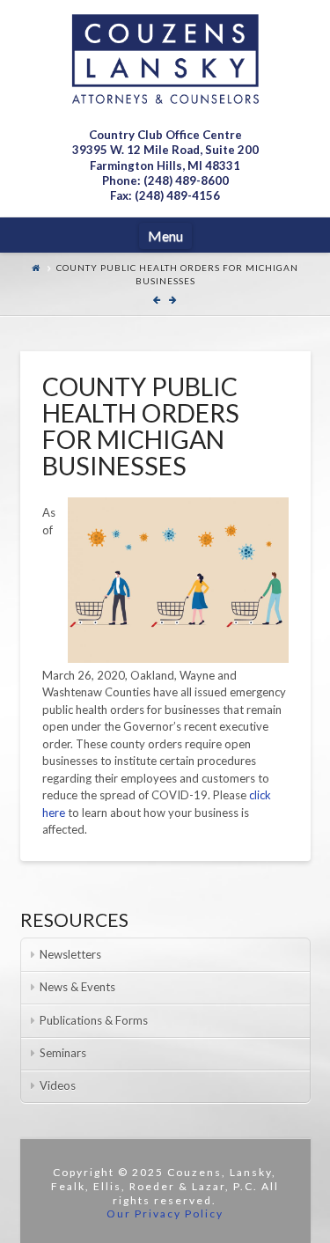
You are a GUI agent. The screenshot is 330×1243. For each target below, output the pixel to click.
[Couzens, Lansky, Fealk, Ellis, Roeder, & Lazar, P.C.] (165, 59)
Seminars (63, 1053)
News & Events (77, 987)
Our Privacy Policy (165, 1213)
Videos (58, 1085)
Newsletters (70, 954)
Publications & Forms (94, 1020)
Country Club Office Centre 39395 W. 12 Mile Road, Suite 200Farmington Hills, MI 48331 (165, 150)
